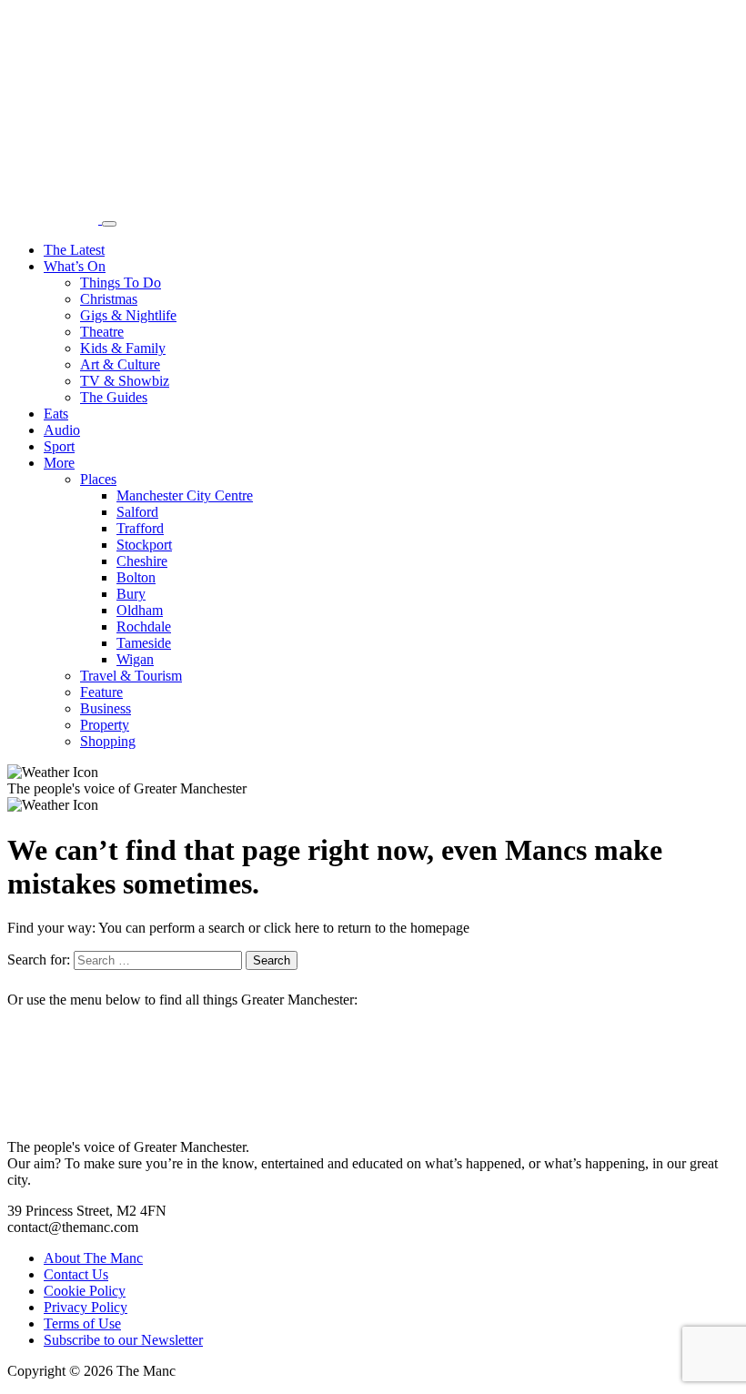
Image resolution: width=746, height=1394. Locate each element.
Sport (59, 446)
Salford (137, 512)
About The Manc (93, 1258)
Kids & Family (123, 348)
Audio (62, 430)
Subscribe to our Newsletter (123, 1340)
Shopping (108, 741)
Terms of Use (82, 1323)
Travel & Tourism (131, 675)
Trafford (140, 528)
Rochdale (143, 626)
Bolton (136, 577)
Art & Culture (120, 364)
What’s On (75, 266)
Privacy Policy (85, 1307)
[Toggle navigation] (109, 224)
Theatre (102, 331)
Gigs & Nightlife (128, 315)
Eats (56, 413)
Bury (131, 593)
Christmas (108, 299)
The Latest (74, 250)
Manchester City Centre (184, 495)
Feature (101, 692)
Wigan (135, 659)
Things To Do (120, 282)
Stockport (144, 544)
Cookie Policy (85, 1290)
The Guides (113, 397)
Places (98, 479)
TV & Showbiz (124, 381)
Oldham (139, 610)
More (59, 462)
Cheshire (141, 561)
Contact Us (76, 1274)
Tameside (143, 643)
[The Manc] (54, 219)
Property (104, 724)
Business (105, 708)
